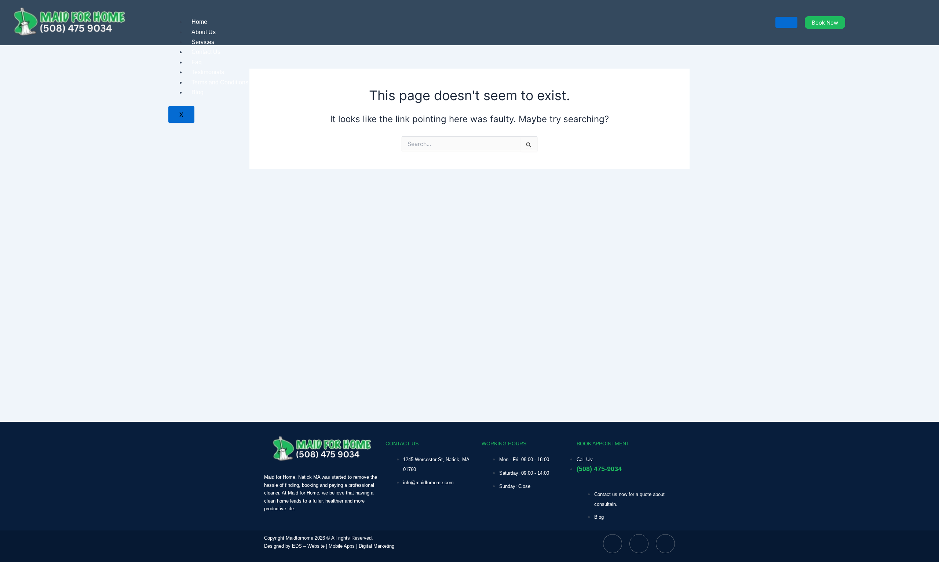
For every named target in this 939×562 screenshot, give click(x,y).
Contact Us (205, 52)
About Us (203, 32)
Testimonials (207, 72)
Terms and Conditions (219, 82)
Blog (197, 92)
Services (202, 42)
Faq (196, 62)
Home (199, 22)
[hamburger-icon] (786, 22)
